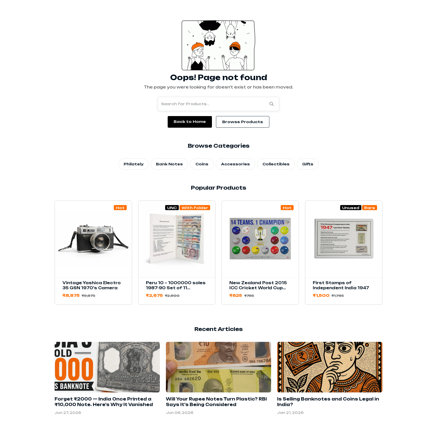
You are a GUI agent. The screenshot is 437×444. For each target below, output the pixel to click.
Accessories (235, 164)
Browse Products (242, 122)
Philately (133, 164)
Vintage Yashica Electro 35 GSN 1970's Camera (91, 285)
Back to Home (190, 121)
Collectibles (276, 164)
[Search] (271, 103)
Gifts (307, 164)
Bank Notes (169, 164)
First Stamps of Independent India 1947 (341, 285)
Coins (201, 164)
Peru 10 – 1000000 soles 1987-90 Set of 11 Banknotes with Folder (176, 287)
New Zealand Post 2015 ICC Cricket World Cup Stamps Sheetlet (258, 287)
